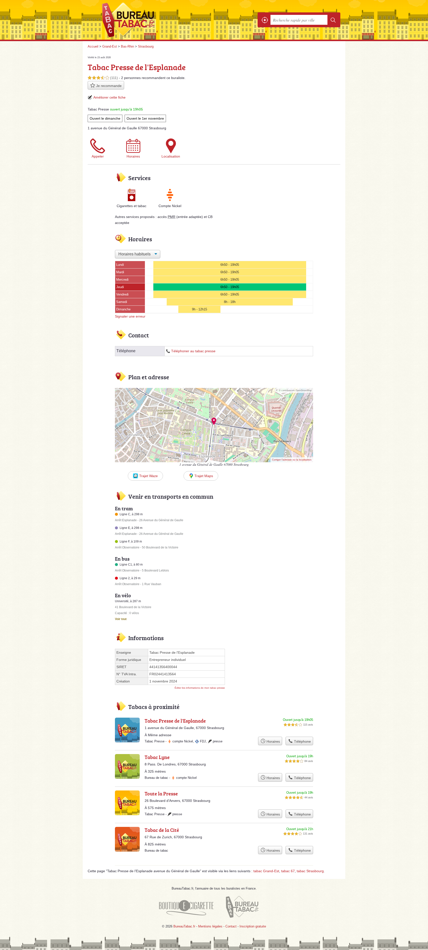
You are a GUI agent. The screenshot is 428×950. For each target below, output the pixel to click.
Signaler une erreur (130, 316)
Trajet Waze (148, 476)
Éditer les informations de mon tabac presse (200, 687)
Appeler (98, 156)
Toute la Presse (161, 793)
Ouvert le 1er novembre (145, 118)
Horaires (133, 156)
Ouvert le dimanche (105, 118)
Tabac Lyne (157, 757)
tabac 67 (288, 871)
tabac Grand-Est (266, 871)
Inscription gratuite (253, 926)
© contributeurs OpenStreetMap (295, 390)
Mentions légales (210, 926)
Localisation (170, 156)
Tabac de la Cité (162, 829)
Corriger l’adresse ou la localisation (292, 459)
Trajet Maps (203, 476)
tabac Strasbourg (310, 871)
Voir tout (121, 619)
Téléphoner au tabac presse (193, 351)
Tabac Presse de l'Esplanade (175, 720)
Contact (231, 926)
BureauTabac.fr (142, 19)
